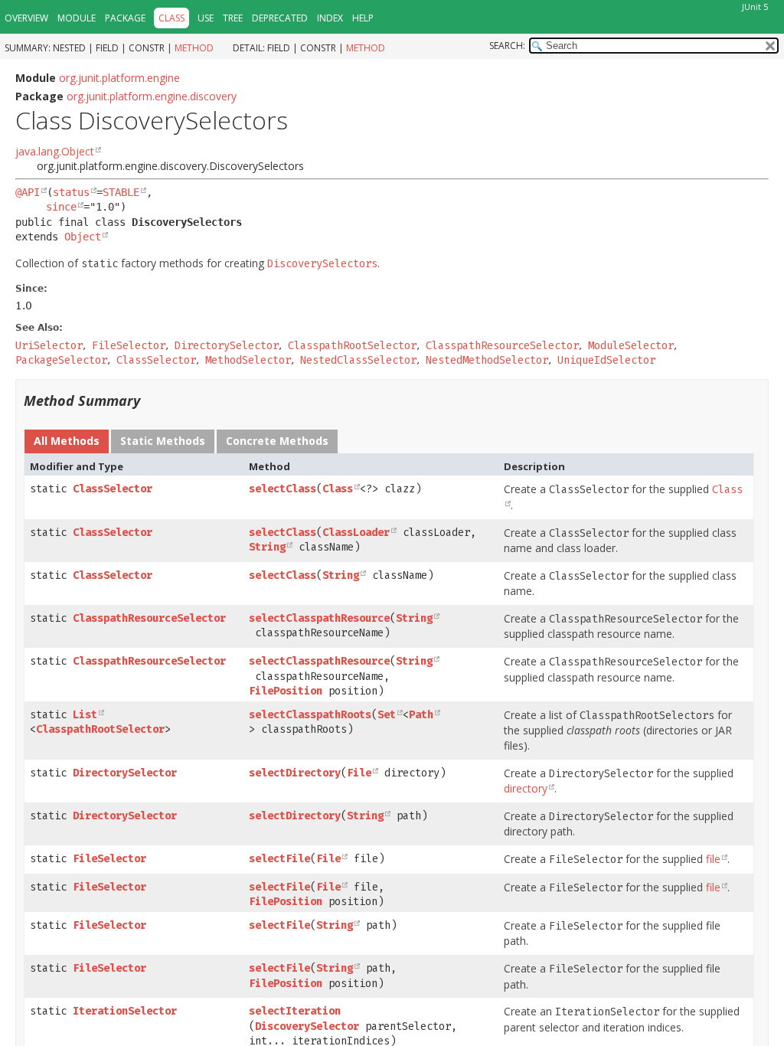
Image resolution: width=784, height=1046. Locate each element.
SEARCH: (507, 45)
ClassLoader (356, 532)
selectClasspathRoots (310, 714)
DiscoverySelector (307, 1026)
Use (206, 18)
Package (125, 18)
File (359, 773)
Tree (233, 18)
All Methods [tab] (67, 440)
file (713, 859)
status (71, 192)
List (85, 714)
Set (386, 714)
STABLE (121, 192)
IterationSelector (125, 1011)
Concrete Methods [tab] (277, 440)
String (267, 547)
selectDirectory (295, 773)
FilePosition (285, 691)
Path (421, 714)
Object (82, 236)
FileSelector (109, 858)
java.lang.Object (54, 151)
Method (194, 47)
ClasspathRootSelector (100, 729)
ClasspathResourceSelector (149, 618)
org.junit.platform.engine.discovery (152, 96)
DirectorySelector (125, 773)
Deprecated (280, 18)
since (61, 207)
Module (76, 18)
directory (525, 788)
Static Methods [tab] (162, 440)
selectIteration (295, 1011)
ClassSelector (112, 488)
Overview (26, 18)
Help (363, 18)
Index (330, 18)
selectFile (279, 858)
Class (337, 488)
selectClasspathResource (319, 618)
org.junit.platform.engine (119, 77)
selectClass (282, 488)
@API (27, 192)
